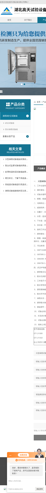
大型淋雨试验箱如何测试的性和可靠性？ (16, 159)
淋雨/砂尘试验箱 (10, 116)
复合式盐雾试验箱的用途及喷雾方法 (16, 165)
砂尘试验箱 (9, 123)
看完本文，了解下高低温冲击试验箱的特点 (16, 178)
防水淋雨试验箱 (11, 129)
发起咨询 (40, 489)
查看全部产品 (9, 136)
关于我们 (28, 20)
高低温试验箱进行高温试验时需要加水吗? (16, 184)
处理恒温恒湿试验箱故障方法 (16, 172)
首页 (9, 20)
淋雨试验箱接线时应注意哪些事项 (16, 191)
